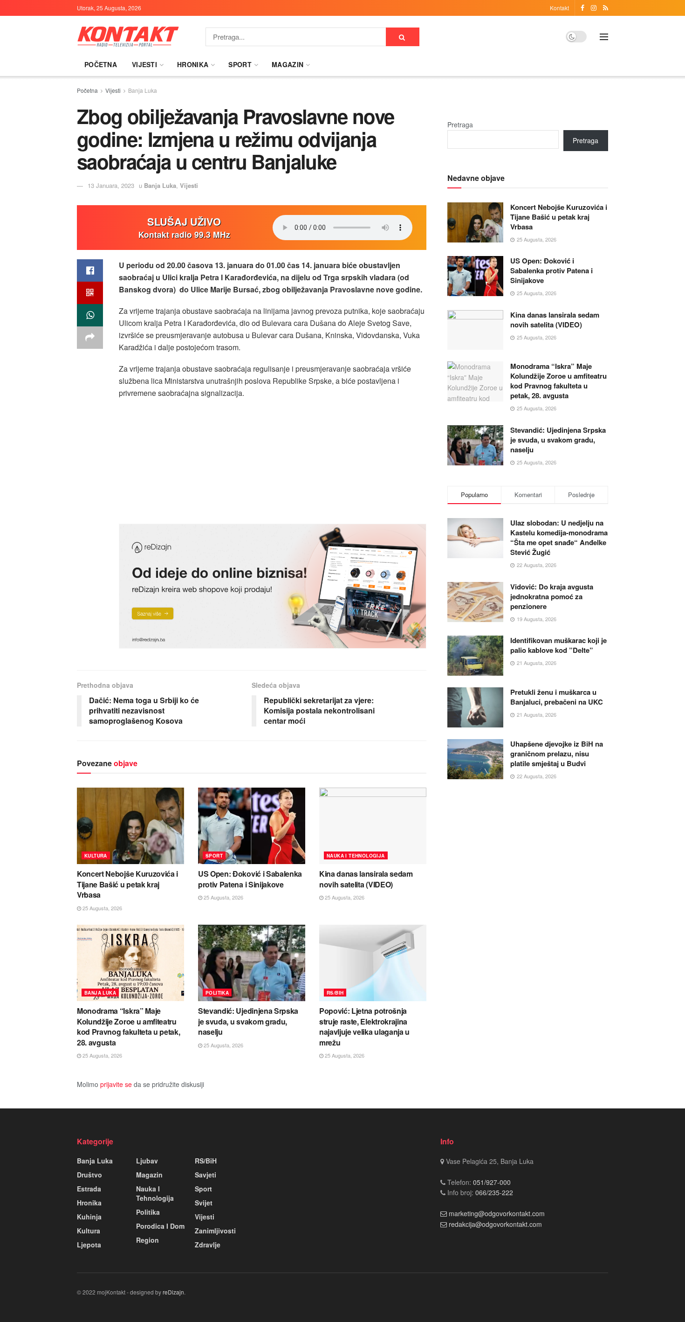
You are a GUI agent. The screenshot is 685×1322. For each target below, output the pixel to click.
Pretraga (460, 124)
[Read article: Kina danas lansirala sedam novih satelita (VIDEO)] (372, 826)
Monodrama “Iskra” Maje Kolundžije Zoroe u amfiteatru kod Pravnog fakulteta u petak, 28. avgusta (128, 1026)
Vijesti (144, 64)
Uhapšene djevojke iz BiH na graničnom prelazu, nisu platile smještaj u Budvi (556, 753)
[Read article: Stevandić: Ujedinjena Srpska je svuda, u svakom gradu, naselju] (251, 963)
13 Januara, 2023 (111, 185)
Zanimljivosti (215, 1230)
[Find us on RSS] (605, 8)
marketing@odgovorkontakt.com (497, 1213)
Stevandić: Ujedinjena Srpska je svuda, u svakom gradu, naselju (248, 1021)
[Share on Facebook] (90, 270)
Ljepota (89, 1244)
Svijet (203, 1202)
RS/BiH (335, 993)
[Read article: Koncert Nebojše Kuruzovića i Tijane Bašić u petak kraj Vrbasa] (130, 826)
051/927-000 (491, 1182)
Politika (217, 993)
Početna (100, 64)
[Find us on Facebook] (582, 8)
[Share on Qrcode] (90, 293)
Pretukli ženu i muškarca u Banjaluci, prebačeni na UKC (556, 697)
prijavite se (116, 1084)
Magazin (287, 64)
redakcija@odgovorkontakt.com (495, 1224)
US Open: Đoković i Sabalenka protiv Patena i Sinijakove (250, 878)
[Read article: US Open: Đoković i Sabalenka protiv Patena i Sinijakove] (251, 826)
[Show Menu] (604, 37)
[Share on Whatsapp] (90, 315)
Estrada (89, 1188)
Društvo (89, 1174)
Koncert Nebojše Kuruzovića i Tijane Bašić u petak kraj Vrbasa (127, 884)
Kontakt (559, 8)
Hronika (192, 64)
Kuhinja (89, 1216)
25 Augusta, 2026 (101, 908)
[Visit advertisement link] (272, 586)
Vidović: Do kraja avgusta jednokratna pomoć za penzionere (551, 596)
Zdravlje (207, 1244)
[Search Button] (402, 37)
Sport (239, 64)
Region (147, 1240)
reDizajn (173, 1292)
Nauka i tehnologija (356, 855)
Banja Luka (142, 90)
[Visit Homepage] (128, 37)
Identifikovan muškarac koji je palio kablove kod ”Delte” (558, 645)
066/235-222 (493, 1192)
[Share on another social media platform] (90, 337)
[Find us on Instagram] (593, 8)
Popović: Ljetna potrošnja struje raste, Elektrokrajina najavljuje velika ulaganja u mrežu (364, 1026)
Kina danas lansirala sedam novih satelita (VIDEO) (366, 878)
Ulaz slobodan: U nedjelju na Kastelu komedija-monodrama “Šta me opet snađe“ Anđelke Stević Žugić (559, 537)
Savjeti (205, 1174)
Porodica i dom (160, 1226)
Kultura (95, 855)
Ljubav (147, 1160)
